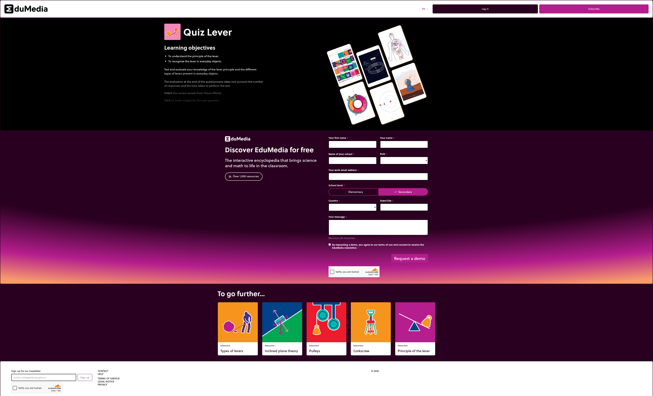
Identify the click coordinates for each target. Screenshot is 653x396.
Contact (103, 371)
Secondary (403, 192)
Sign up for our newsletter (26, 371)
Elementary (353, 192)
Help (100, 374)
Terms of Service (109, 378)
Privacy (102, 384)
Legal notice (106, 381)
